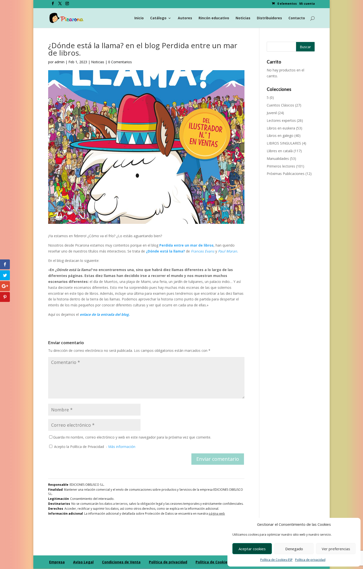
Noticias (243, 18)
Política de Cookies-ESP (276, 560)
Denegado (294, 548)
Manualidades (278, 158)
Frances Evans (203, 251)
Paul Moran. (227, 251)
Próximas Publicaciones (285, 173)
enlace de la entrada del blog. (105, 314)
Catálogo (158, 18)
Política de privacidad (310, 560)
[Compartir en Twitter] (5, 275)
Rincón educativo (214, 18)
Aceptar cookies (252, 548)
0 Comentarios (120, 62)
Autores (185, 18)
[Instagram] (67, 5)
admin (59, 62)
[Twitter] (60, 5)
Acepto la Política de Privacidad (79, 446)
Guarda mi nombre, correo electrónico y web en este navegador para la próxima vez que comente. (132, 437)
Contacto (296, 18)
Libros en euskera (281, 128)
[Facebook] (53, 5)
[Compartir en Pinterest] (5, 297)
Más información (121, 446)
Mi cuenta (307, 4)
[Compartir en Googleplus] (5, 286)
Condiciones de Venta (121, 562)
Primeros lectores (281, 166)
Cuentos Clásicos (280, 105)
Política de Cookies (212, 562)
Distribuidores (269, 18)
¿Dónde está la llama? (165, 251)
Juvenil (272, 112)
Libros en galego (280, 135)
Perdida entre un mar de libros (186, 245)
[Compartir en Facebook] (5, 264)
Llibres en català (280, 150)
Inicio (139, 18)
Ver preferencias (336, 548)
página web (217, 513)
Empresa (57, 562)
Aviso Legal (83, 562)
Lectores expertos (281, 120)
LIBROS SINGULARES (284, 143)
